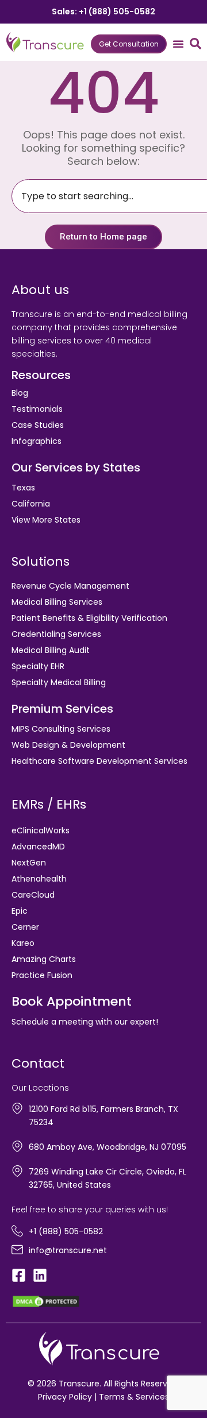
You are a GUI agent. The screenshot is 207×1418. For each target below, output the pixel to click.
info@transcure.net (68, 1250)
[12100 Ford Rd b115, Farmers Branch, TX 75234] (17, 1108)
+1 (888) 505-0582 (66, 1231)
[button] (178, 43)
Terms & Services (134, 1396)
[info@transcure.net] (17, 1249)
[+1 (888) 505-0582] (17, 1231)
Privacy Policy (65, 1396)
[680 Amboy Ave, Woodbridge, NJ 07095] (17, 1146)
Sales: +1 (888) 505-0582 (103, 11)
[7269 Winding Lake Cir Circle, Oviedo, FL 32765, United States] (17, 1171)
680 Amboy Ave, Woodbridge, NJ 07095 (107, 1147)
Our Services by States (76, 467)
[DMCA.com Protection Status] (46, 1301)
